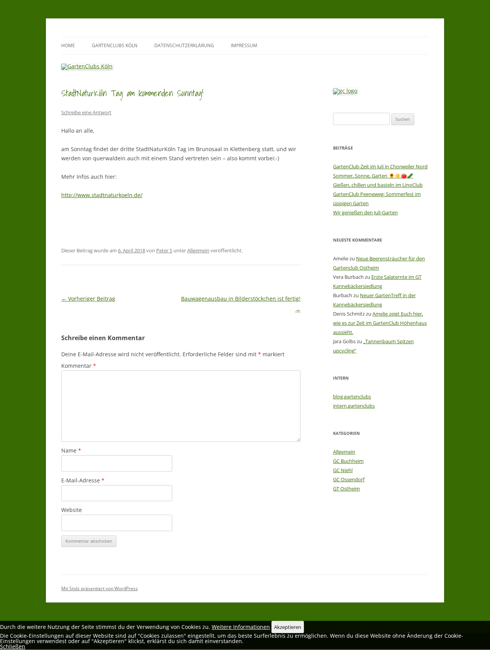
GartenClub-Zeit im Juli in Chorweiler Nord (380, 166)
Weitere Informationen (241, 626)
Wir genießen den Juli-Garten (365, 212)
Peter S (164, 250)
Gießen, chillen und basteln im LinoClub (378, 184)
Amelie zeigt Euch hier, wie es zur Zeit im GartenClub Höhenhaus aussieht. (380, 323)
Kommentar (78, 365)
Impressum (244, 45)
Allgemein (198, 250)
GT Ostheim (346, 488)
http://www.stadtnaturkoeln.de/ (101, 195)
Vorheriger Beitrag (88, 298)
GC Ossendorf (348, 479)
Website (71, 509)
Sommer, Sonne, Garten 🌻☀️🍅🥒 (373, 175)
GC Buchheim (348, 460)
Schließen (12, 646)
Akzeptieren (287, 627)
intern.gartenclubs (354, 405)
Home (68, 45)
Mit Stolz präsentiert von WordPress (99, 588)
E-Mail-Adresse (83, 480)
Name (71, 450)
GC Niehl (343, 470)
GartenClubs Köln (114, 45)
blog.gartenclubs (352, 396)
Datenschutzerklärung (184, 45)
